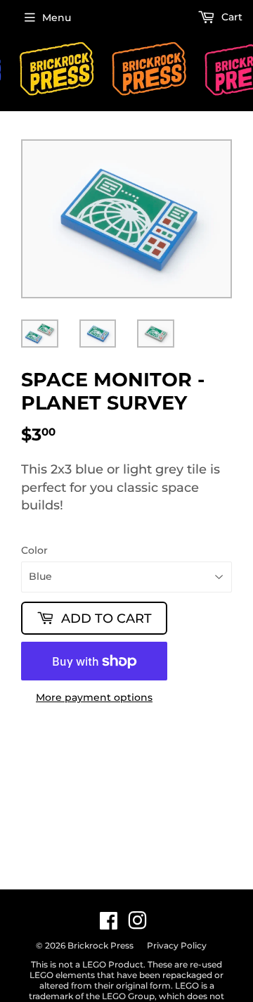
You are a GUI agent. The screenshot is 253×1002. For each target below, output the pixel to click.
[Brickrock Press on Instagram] (137, 924)
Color (34, 551)
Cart (230, 17)
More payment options (94, 698)
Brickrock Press (100, 945)
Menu (56, 17)
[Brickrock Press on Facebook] (108, 924)
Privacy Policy (177, 945)
